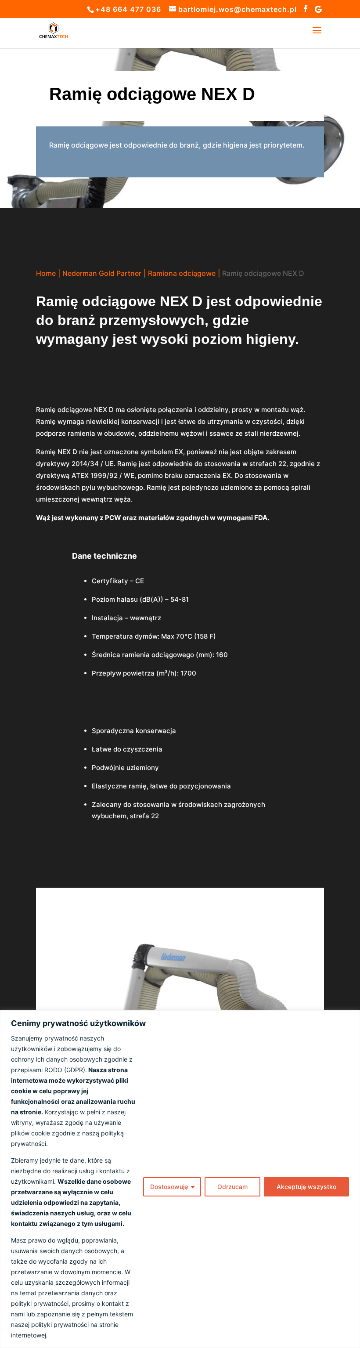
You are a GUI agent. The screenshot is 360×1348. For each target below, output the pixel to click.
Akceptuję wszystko (306, 1186)
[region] (180, 1179)
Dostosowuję (169, 1186)
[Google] (318, 9)
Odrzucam (232, 1186)
